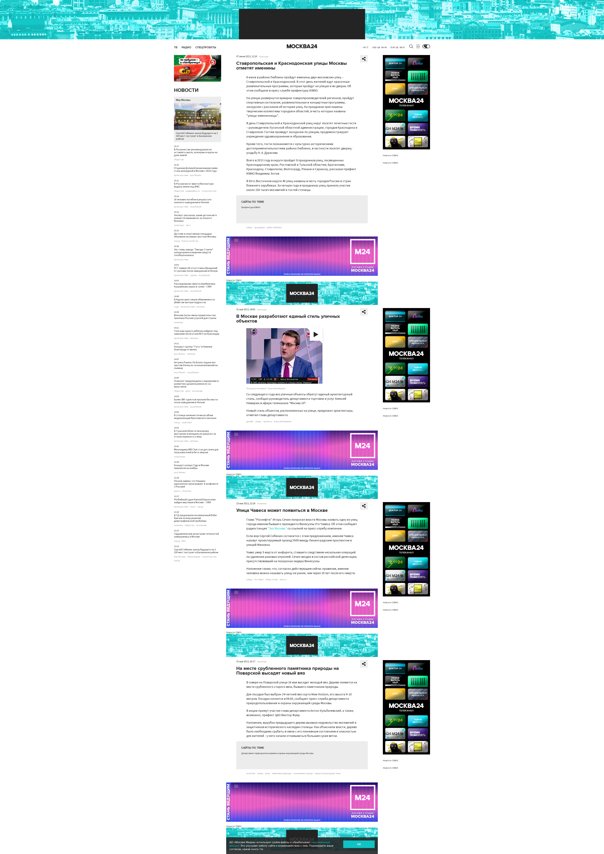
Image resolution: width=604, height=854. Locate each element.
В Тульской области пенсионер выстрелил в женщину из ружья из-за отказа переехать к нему (195, 433)
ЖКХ (184, 541)
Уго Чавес (259, 580)
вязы (267, 773)
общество (179, 160)
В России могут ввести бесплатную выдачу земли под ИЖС (194, 185)
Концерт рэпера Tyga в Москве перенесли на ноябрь (191, 467)
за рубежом (195, 207)
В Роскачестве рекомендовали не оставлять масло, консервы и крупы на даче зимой (195, 152)
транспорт (179, 225)
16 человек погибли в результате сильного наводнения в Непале (192, 201)
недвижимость (193, 191)
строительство (208, 191)
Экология (261, 661)
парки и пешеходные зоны (328, 773)
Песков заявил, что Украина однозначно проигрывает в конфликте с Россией (196, 483)
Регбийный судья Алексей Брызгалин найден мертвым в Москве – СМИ (195, 501)
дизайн (249, 421)
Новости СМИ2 (233, 280)
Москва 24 (302, 46)
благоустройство (190, 241)
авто (188, 225)
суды (176, 307)
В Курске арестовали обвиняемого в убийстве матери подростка (194, 301)
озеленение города (303, 773)
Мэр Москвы (183, 100)
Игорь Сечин (272, 580)
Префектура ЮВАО (250, 207)
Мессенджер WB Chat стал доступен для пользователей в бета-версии (196, 451)
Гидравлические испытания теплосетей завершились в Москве (196, 535)
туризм (193, 275)
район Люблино (274, 227)
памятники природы (281, 773)
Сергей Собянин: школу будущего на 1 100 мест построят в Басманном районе (197, 136)
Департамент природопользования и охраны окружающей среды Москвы (277, 753)
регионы (200, 307)
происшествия (181, 175)
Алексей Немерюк (282, 421)
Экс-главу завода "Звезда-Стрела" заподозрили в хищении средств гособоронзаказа (193, 252)
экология (250, 773)
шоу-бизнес (195, 175)
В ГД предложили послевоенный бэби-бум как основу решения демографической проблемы (195, 518)
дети (188, 391)
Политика (261, 503)
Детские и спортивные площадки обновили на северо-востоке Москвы (195, 235)
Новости (186, 90)
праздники (259, 227)
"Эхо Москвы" (277, 528)
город (177, 241)
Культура (263, 56)
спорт (193, 507)
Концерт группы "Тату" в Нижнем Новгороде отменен (193, 348)
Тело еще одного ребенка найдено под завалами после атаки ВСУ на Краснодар (196, 332)
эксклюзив (197, 391)
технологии (179, 457)
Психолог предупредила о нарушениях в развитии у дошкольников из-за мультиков (196, 383)
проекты (267, 421)
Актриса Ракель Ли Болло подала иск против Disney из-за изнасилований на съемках (196, 365)
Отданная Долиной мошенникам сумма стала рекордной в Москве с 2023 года (196, 169)
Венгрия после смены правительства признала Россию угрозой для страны (195, 317)
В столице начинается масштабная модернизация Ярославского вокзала (195, 417)
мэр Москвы (180, 557)
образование (193, 557)
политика (178, 322)
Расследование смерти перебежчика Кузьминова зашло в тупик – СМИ (194, 285)
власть (177, 491)
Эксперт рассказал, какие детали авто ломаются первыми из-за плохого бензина (195, 218)
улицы (249, 227)
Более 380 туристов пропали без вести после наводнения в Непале (196, 401)
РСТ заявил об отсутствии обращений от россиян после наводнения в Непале (196, 269)
